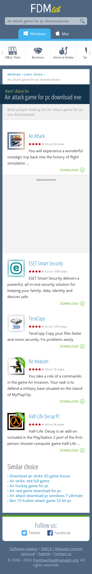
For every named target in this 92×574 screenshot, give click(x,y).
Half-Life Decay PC (44, 416)
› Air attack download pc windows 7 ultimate (45, 495)
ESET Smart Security (46, 263)
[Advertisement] (46, 216)
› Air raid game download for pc (34, 490)
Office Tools (13, 57)
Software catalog (24, 548)
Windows (14, 74)
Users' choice (33, 74)
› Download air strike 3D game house (38, 475)
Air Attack (37, 135)
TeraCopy (37, 318)
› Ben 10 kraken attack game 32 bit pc (39, 500)
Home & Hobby (63, 57)
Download (69, 170)
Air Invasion (38, 361)
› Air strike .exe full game (28, 480)
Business (38, 57)
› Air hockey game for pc (28, 485)
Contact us (62, 553)
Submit (44, 553)
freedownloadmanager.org (55, 560)
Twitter (34, 532)
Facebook (62, 532)
